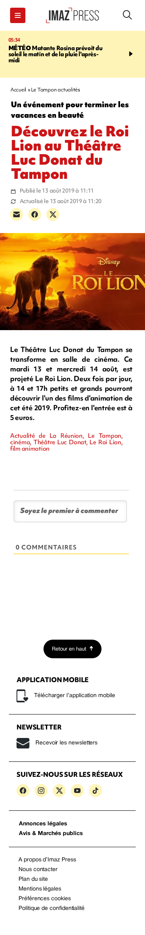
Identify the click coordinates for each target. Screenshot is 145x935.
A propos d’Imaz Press (47, 860)
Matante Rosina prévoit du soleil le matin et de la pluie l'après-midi (55, 54)
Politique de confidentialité (52, 908)
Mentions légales (40, 889)
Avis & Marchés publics (51, 833)
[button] (17, 15)
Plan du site (33, 879)
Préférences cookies (45, 898)
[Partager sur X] (52, 214)
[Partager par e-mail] (16, 214)
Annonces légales (43, 824)
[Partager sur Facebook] (34, 214)
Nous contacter (38, 869)
